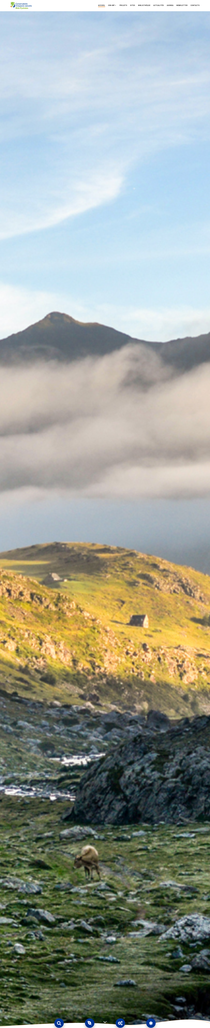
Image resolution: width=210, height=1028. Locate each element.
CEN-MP (111, 5)
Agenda (170, 5)
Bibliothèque (144, 5)
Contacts (195, 5)
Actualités (158, 5)
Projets (123, 5)
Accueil (101, 5)
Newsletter (182, 5)
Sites (132, 5)
